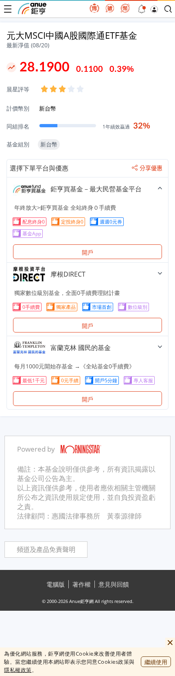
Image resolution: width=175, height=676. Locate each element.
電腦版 (55, 584)
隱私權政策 (18, 670)
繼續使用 (155, 662)
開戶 (87, 252)
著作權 (81, 584)
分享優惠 (151, 168)
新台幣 (47, 108)
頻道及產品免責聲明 (46, 549)
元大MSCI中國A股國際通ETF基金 (72, 35)
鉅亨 (32, 8)
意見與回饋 (113, 584)
